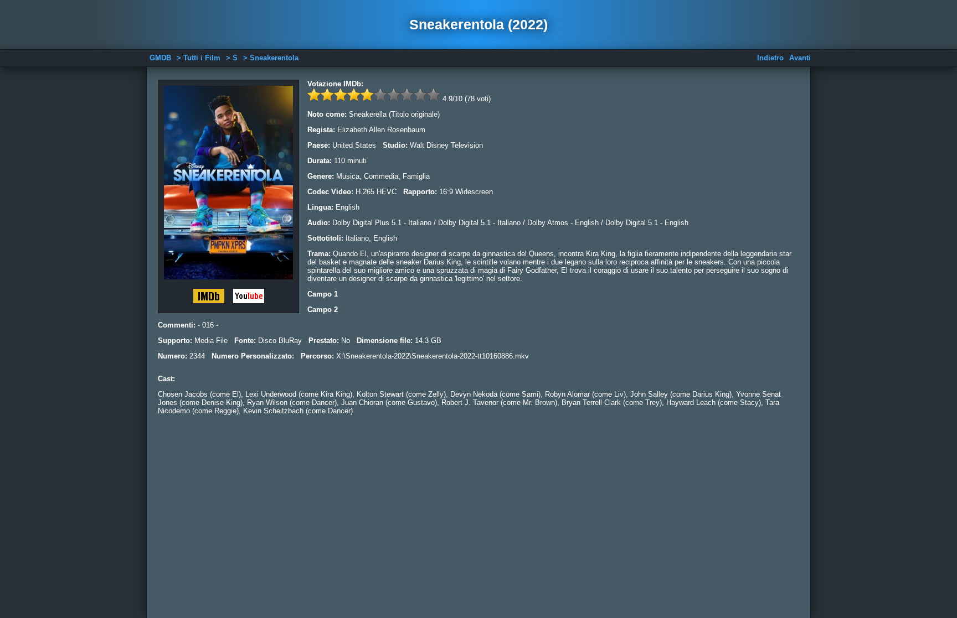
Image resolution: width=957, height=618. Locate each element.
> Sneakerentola (271, 58)
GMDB (160, 58)
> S (232, 58)
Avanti (800, 58)
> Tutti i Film (198, 58)
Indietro (770, 58)
